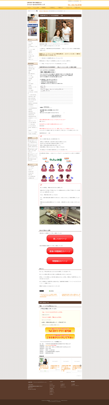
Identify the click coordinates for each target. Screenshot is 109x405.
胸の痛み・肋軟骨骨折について (32, 128)
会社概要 (73, 384)
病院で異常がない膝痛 (32, 96)
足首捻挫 (30, 85)
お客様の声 (53, 8)
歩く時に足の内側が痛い (32, 125)
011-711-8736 (48, 345)
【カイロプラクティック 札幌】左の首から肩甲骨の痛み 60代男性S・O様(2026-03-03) (32, 145)
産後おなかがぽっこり (32, 67)
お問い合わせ (77, 8)
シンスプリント (31, 106)
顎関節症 (30, 130)
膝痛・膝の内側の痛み (32, 98)
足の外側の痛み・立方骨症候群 (32, 93)
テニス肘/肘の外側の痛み (32, 94)
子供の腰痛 (30, 78)
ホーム (30, 8)
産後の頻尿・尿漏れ (32, 68)
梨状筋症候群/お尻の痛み (32, 116)
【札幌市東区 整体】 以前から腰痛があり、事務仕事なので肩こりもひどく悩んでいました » (71, 295)
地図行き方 (61, 8)
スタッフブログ (31, 168)
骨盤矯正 (30, 70)
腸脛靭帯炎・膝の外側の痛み (33, 103)
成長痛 (30, 80)
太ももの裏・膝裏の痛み (32, 122)
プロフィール (69, 8)
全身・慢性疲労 (31, 83)
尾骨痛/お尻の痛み (31, 114)
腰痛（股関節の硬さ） (32, 73)
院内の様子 (30, 41)
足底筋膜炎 (30, 88)
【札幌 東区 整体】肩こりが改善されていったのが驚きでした (55, 367)
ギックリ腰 (30, 75)
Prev (39, 366)
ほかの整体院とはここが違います (32, 47)
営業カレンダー (31, 59)
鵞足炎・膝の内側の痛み (32, 99)
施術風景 (44, 8)
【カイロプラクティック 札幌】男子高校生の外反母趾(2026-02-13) (32, 159)
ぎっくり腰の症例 (31, 166)
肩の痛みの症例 (31, 173)
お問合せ (30, 57)
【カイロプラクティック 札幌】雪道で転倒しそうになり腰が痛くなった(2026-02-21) (32, 155)
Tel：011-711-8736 (75, 5)
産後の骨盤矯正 (31, 65)
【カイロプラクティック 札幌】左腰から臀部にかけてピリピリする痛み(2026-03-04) (32, 141)
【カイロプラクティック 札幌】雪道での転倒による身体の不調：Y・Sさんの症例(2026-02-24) (32, 150)
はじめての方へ (52, 385)
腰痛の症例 (30, 174)
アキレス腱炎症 (31, 90)
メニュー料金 (36, 8)
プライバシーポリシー (75, 385)
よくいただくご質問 (32, 49)
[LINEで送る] (51, 290)
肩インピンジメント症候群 (33, 132)
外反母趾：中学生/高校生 (32, 133)
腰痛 (29, 72)
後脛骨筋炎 (30, 109)
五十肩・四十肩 (31, 101)
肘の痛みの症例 (31, 171)
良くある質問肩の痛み (32, 176)
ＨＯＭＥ (51, 384)
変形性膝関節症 (31, 104)
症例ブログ (30, 169)
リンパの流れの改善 (32, 124)
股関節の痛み (31, 111)
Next (80, 366)
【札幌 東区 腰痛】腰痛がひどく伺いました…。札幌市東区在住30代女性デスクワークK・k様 (66, 368)
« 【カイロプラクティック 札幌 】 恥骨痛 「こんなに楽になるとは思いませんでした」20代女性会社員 (49, 295)
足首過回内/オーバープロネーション (32, 119)
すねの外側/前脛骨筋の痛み (33, 108)
